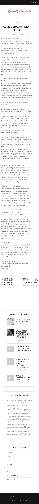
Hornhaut (16, 416)
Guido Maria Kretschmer (19, 405)
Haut (15, 409)
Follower (28, 403)
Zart (29, 434)
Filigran (23, 403)
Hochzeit (15, 413)
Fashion (10, 468)
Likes (8, 419)
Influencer (22, 416)
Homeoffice (10, 416)
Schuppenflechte (26, 421)
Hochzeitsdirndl (23, 413)
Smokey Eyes (23, 424)
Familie (9, 464)
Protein (19, 421)
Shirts (8, 424)
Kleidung (27, 416)
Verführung (18, 434)
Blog (8, 456)
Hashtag (9, 409)
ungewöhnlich (11, 434)
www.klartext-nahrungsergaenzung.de (13, 214)
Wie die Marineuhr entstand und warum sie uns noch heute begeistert (23, 334)
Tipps (27, 427)
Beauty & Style (20, 23)
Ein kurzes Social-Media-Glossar (23, 320)
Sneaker (30, 424)
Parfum (14, 421)
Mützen (26, 419)
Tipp (26, 250)
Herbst (8, 413)
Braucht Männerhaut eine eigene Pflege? (23, 378)
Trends (13, 431)
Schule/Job (11, 479)
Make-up (20, 419)
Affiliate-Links (10, 400)
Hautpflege (25, 409)
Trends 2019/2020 (22, 431)
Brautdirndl (28, 400)
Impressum (15, 500)
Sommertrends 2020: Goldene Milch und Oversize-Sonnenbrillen (22, 363)
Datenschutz (23, 500)
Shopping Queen (15, 424)
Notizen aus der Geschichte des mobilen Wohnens (23, 349)
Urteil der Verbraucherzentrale (11, 245)
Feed (19, 403)
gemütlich (9, 405)
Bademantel (21, 400)
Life (8, 472)
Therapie (21, 427)
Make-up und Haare (14, 475)
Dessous (9, 403)
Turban (29, 431)
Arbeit (16, 400)
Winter (25, 434)
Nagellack (9, 421)
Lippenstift (13, 419)
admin (27, 34)
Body (8, 460)
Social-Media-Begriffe (12, 427)
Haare (28, 405)
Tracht (8, 431)
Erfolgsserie (15, 403)
